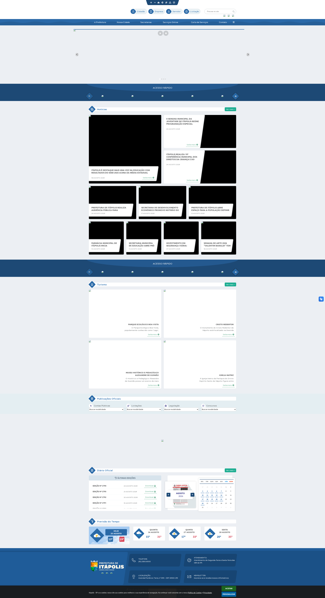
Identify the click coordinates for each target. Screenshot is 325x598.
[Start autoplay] (160, 33)
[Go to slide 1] (159, 79)
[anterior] (168, 495)
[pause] (165, 33)
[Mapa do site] (170, 2)
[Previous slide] (77, 54)
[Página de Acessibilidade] (174, 2)
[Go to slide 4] (165, 79)
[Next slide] (248, 54)
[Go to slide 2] (161, 79)
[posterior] (192, 495)
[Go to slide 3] (163, 79)
